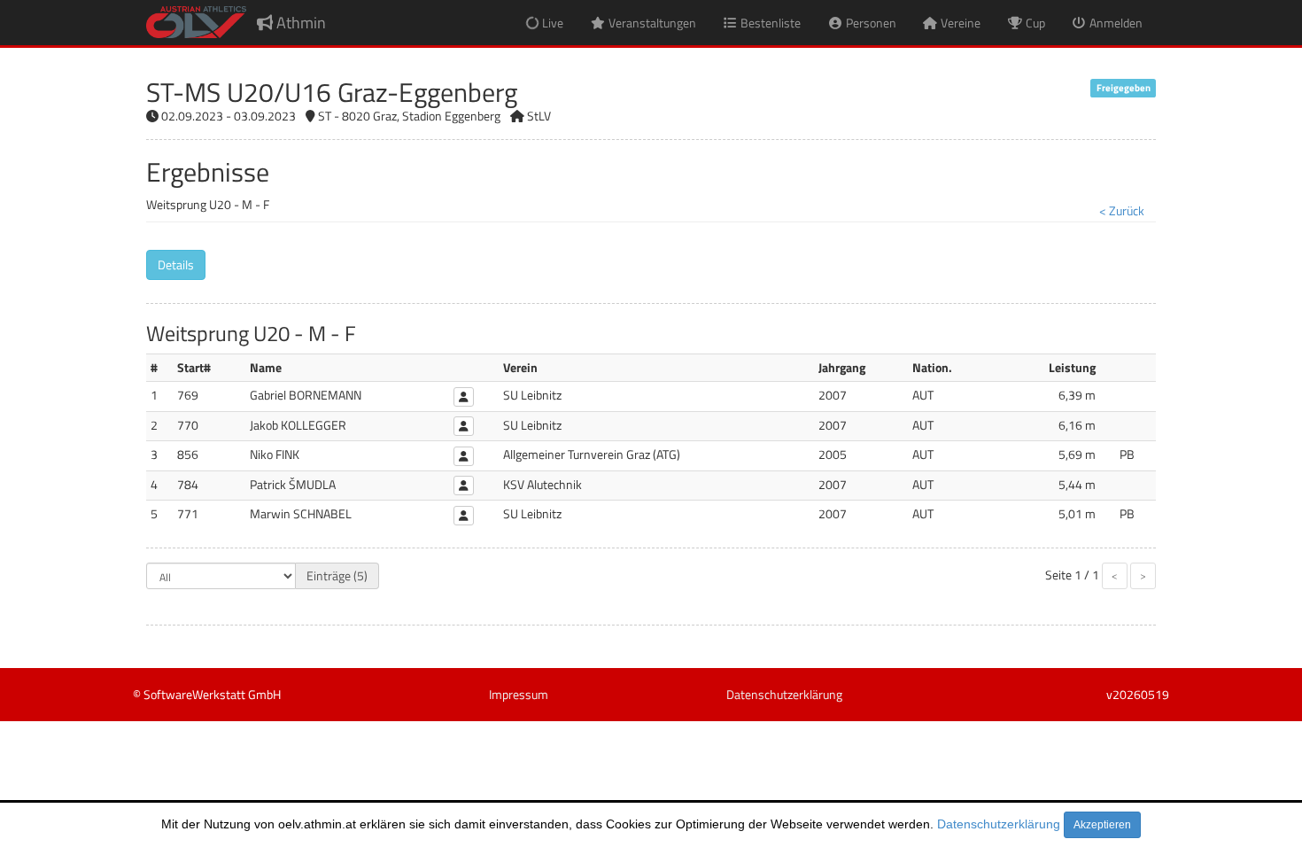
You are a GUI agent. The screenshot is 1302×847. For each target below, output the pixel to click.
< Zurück (1121, 210)
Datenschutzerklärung (998, 824)
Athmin (299, 23)
